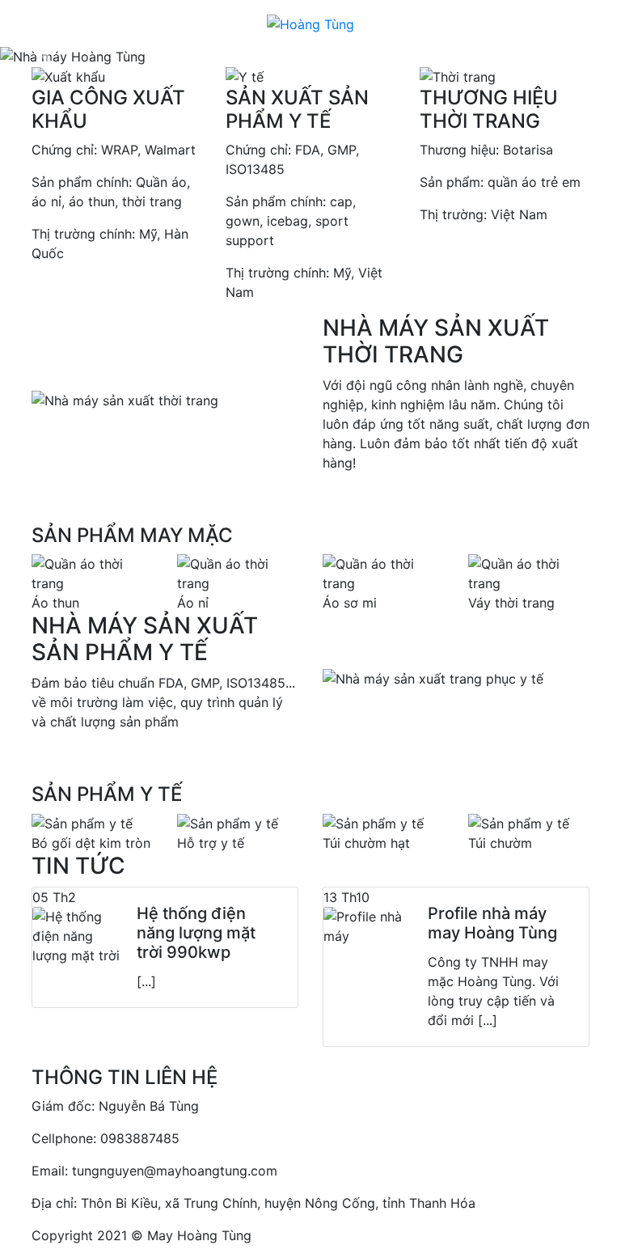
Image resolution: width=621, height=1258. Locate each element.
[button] (46, 56)
